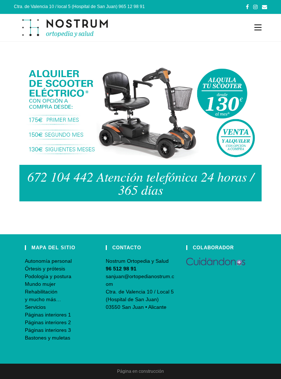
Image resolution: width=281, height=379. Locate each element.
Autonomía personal (48, 261)
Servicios (35, 307)
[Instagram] (255, 7)
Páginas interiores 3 (48, 330)
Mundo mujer (40, 284)
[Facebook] (247, 7)
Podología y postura (48, 276)
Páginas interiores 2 (48, 322)
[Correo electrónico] (263, 7)
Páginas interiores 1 (48, 315)
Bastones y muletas (47, 338)
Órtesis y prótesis (45, 269)
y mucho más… (43, 299)
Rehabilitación (41, 292)
